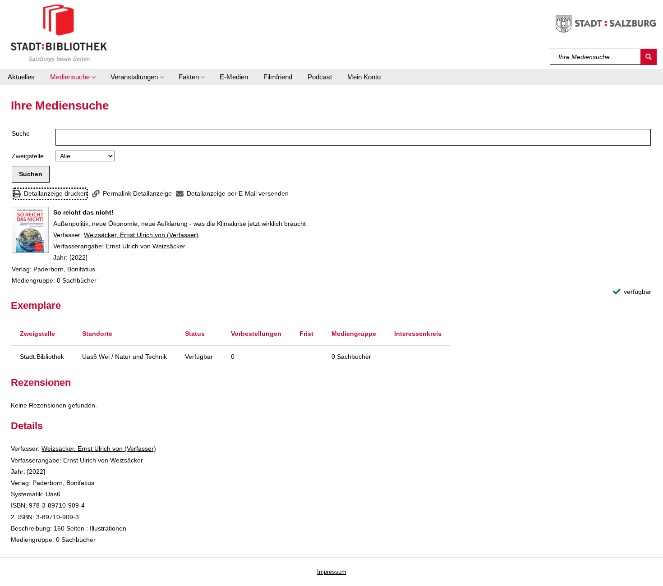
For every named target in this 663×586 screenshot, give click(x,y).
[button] (72, 77)
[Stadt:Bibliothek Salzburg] (59, 33)
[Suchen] (648, 57)
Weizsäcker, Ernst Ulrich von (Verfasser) (141, 234)
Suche (21, 133)
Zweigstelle (28, 156)
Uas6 (53, 494)
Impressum (331, 571)
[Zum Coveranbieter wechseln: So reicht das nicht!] (30, 230)
